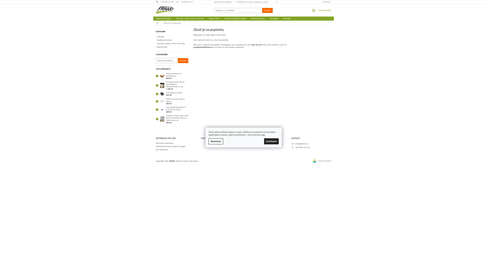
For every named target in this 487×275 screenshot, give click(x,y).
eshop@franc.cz (302, 143)
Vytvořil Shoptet (324, 161)
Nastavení (216, 141)
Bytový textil (162, 47)
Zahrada (160, 36)
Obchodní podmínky (223, 2)
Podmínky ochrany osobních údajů (252, 2)
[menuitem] (163, 19)
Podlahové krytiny (164, 40)
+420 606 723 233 (302, 147)
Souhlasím (271, 141)
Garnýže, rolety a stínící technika (171, 43)
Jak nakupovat (162, 149)
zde (263, 134)
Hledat (267, 10)
